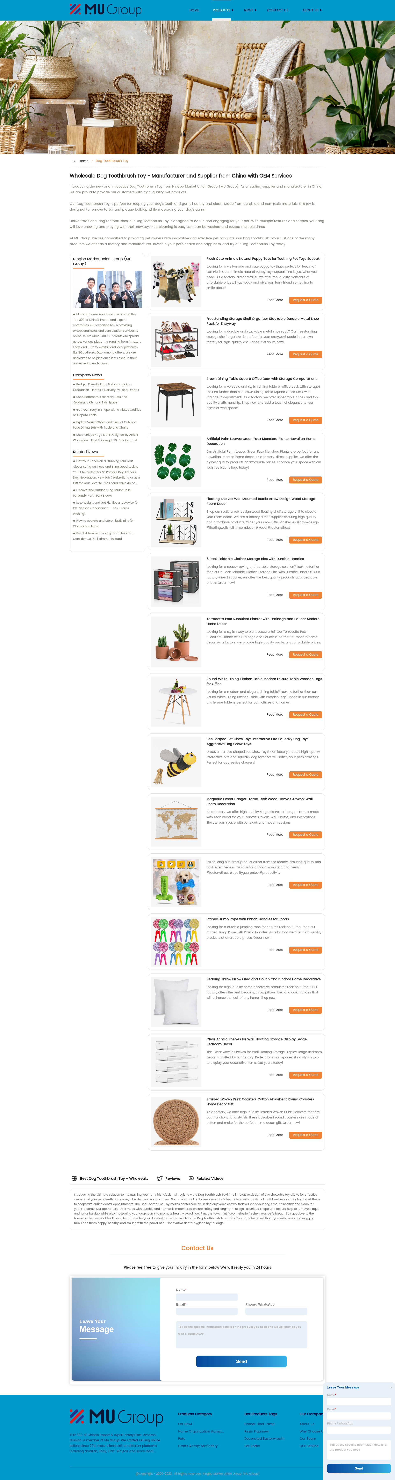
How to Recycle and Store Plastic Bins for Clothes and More (103, 523)
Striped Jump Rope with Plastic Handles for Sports (248, 919)
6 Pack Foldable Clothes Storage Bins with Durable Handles (255, 559)
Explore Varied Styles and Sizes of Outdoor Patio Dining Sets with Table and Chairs (104, 425)
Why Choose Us (312, 1431)
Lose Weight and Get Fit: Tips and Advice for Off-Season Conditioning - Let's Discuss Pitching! (106, 508)
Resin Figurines (256, 1431)
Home (194, 10)
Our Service (309, 1446)
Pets (181, 1438)
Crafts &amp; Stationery (198, 1446)
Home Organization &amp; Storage (200, 1431)
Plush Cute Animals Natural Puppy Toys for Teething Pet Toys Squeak (263, 258)
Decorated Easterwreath (264, 1438)
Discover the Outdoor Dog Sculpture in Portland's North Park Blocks (102, 493)
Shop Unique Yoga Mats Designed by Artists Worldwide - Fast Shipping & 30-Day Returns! (105, 437)
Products (221, 10)
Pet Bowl (185, 1424)
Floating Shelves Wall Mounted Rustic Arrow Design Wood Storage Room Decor (261, 501)
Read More (275, 300)
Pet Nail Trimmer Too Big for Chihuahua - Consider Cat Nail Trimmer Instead (104, 536)
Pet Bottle (252, 1446)
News (248, 10)
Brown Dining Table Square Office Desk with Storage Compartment (262, 378)
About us (310, 10)
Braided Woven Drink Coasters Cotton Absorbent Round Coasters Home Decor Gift (260, 1102)
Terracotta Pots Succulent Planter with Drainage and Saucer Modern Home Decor (263, 621)
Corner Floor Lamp (259, 1424)
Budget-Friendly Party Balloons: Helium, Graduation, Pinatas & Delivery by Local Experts (106, 387)
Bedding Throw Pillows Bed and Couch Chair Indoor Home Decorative (264, 979)
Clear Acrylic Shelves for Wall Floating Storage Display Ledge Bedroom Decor (257, 1042)
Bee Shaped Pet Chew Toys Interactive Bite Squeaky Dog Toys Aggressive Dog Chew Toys (257, 741)
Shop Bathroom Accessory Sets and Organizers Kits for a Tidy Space (100, 400)
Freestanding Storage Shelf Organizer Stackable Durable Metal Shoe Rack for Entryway (263, 321)
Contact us (277, 10)
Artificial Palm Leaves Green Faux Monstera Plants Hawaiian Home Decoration (261, 441)
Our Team (308, 1438)
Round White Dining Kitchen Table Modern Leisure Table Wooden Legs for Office (264, 681)
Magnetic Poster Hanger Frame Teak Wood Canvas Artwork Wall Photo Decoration (260, 801)
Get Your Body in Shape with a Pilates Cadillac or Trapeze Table (107, 412)
